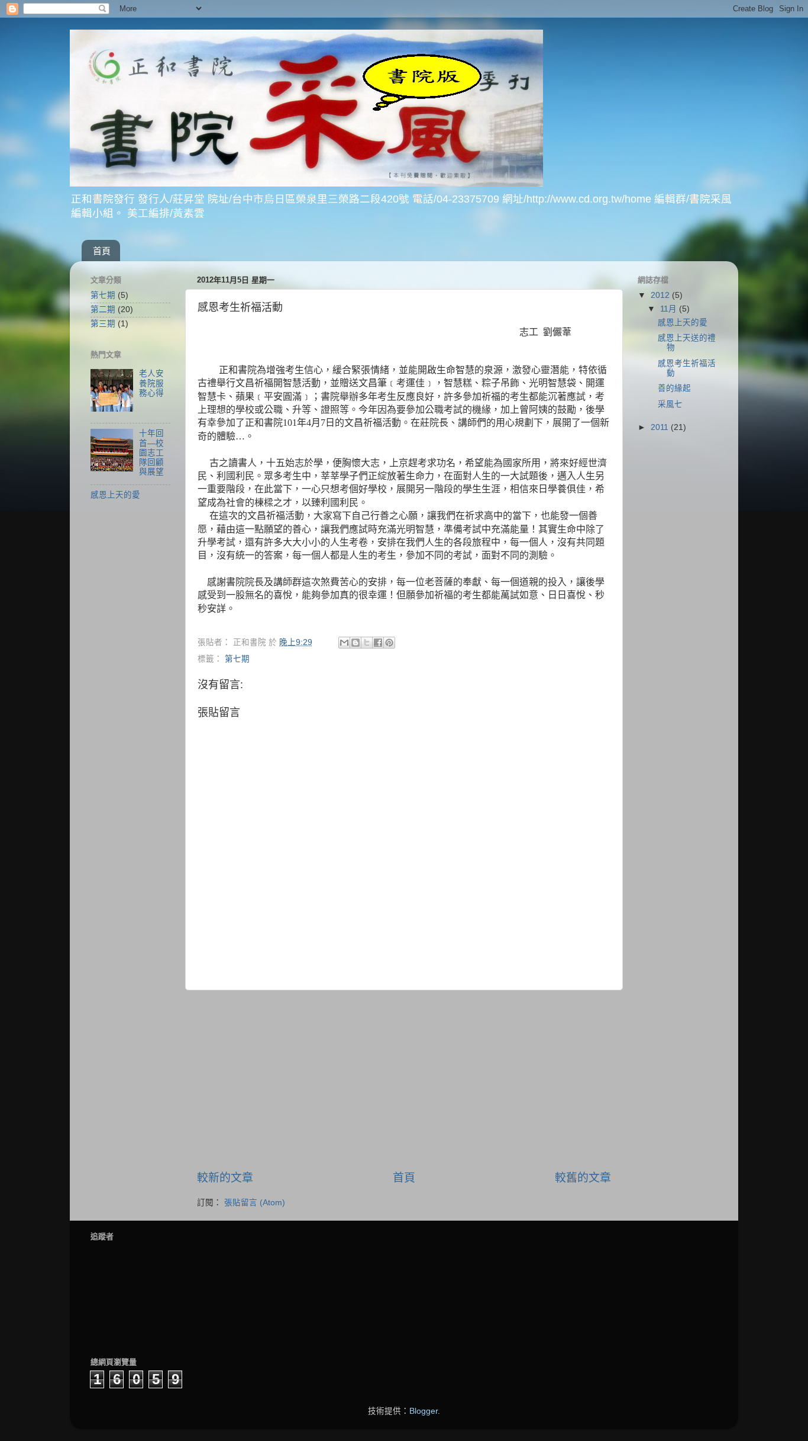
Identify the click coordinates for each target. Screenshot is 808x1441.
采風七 (670, 404)
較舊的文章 (583, 1178)
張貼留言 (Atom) (254, 1202)
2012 (661, 295)
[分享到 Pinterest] (389, 643)
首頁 (102, 251)
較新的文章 (225, 1178)
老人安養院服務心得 (151, 383)
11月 (669, 308)
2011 (661, 427)
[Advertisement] (404, 1080)
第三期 (103, 323)
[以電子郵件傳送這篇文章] (344, 643)
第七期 (237, 658)
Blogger (423, 1411)
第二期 (103, 309)
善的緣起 (674, 388)
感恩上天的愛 (115, 494)
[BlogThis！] (355, 643)
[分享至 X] (367, 643)
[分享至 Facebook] (378, 643)
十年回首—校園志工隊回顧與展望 (151, 452)
